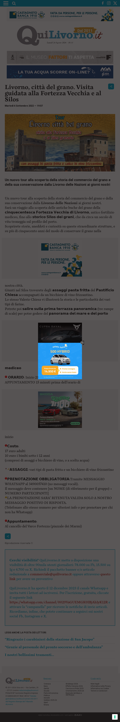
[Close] (82, 343)
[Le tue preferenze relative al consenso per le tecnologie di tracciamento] (115, 717)
